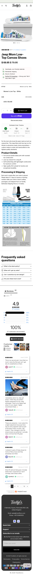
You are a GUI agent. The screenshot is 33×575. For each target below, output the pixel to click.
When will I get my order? (12, 270)
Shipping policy (16, 562)
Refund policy (7, 559)
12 (24, 486)
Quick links (7, 525)
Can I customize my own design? (14, 274)
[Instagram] (18, 521)
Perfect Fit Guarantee (11, 76)
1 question (23, 49)
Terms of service (25, 559)
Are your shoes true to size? (12, 278)
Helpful (8, 371)
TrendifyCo (19, 573)
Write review (18, 339)
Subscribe (16, 549)
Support (6, 529)
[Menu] (2, 6)
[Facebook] (14, 521)
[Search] (6, 6)
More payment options (16, 120)
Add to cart (23, 110)
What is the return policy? (12, 266)
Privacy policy (15, 559)
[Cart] (31, 6)
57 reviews (16, 49)
